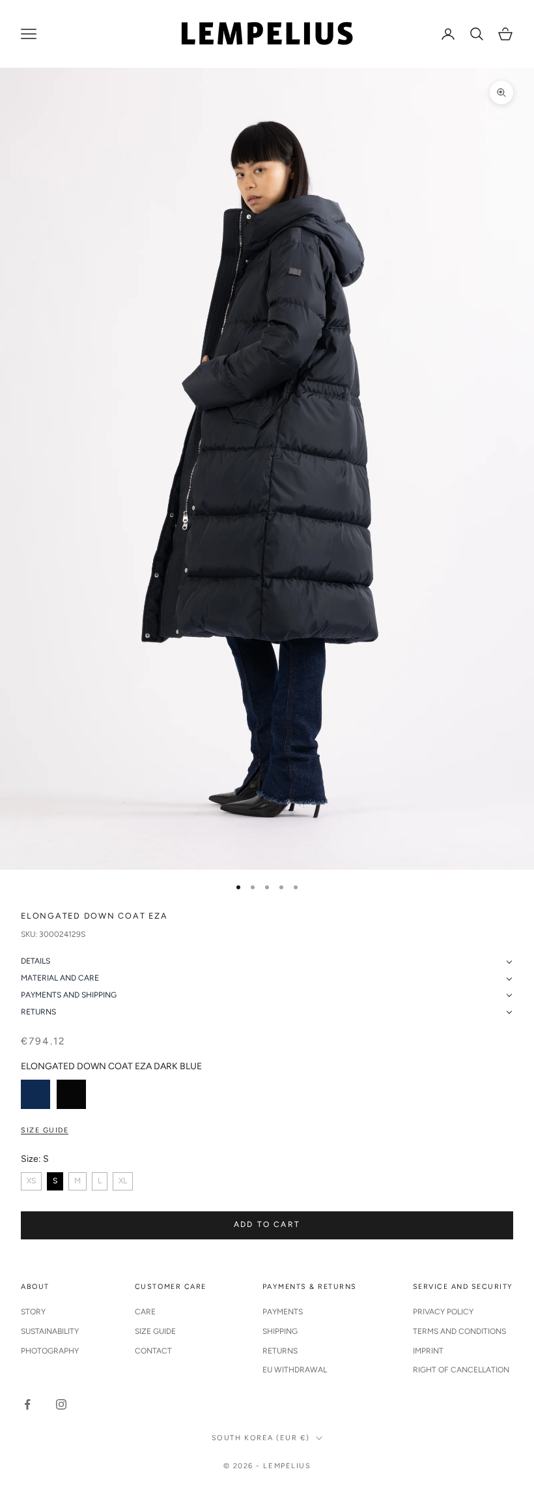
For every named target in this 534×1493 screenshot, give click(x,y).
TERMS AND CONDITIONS (459, 1331)
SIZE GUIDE (155, 1331)
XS (31, 1180)
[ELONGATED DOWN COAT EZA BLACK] (71, 1094)
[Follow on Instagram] (61, 1404)
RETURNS (280, 1350)
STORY (33, 1311)
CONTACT (153, 1350)
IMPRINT (428, 1350)
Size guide (44, 1130)
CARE (145, 1311)
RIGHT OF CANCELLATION (461, 1369)
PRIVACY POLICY (443, 1311)
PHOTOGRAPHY (50, 1350)
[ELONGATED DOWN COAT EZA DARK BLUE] (35, 1094)
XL (123, 1180)
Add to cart (267, 1224)
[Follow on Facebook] (27, 1404)
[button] (267, 961)
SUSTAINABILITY (50, 1331)
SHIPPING (280, 1331)
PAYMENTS (282, 1311)
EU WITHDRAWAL (294, 1369)
